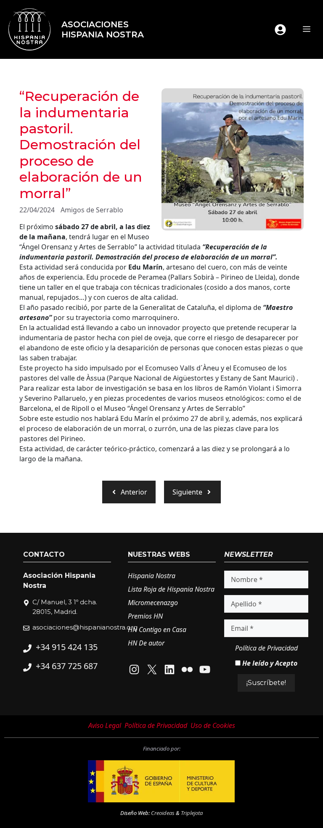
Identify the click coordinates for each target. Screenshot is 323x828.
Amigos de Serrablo (92, 209)
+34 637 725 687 (67, 666)
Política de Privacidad (266, 648)
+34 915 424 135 (67, 647)
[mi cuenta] (280, 29)
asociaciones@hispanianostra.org (85, 627)
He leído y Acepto (269, 663)
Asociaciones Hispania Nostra (102, 29)
